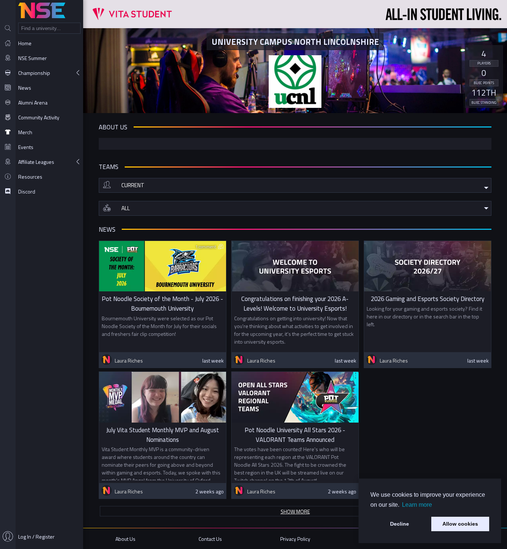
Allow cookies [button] (460, 524)
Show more (295, 511)
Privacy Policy (295, 539)
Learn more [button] (417, 505)
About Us (125, 539)
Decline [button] (399, 524)
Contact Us (210, 539)
